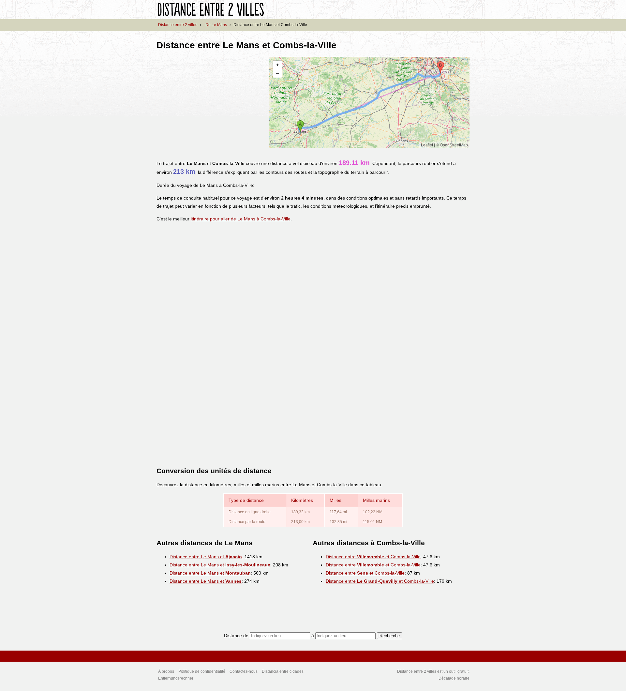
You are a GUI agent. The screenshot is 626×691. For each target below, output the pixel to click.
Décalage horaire (454, 678)
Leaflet (427, 144)
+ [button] (277, 65)
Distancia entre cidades (283, 671)
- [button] (277, 73)
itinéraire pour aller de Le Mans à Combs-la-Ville (241, 218)
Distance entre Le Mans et (206, 556)
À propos (166, 671)
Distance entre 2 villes (177, 25)
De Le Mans (216, 25)
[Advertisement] (211, 102)
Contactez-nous (244, 671)
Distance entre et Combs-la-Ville (373, 556)
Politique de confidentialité (201, 671)
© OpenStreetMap (452, 144)
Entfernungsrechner (175, 678)
